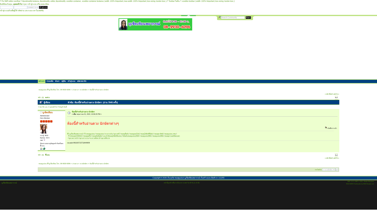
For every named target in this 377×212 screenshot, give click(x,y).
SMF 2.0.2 (350, 181)
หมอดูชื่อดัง (125, 134)
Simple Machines (369, 181)
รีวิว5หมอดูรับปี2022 (75, 136)
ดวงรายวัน (109, 134)
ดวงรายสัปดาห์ (95, 138)
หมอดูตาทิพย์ (159, 134)
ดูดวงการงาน (84, 138)
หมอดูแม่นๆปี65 (146, 136)
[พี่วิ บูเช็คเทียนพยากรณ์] (44, 149)
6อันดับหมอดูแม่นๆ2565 (131, 136)
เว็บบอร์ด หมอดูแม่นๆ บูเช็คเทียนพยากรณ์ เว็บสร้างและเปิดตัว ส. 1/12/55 (195, 178)
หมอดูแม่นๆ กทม (170, 134)
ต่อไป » (336, 94)
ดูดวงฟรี (117, 134)
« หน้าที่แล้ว (329, 94)
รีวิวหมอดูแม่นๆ (89, 134)
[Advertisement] (188, 54)
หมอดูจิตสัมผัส (97, 136)
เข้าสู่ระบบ (32, 4)
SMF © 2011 (359, 181)
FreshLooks (357, 184)
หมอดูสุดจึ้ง (87, 136)
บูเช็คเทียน (47, 112)
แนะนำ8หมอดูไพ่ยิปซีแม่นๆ (112, 136)
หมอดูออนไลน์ (135, 134)
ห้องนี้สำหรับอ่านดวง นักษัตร (83, 112)
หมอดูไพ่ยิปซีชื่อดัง (147, 134)
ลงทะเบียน (45, 4)
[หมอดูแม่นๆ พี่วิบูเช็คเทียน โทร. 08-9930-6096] (155, 29)
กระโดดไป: (318, 169)
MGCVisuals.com (368, 184)
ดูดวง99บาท (105, 138)
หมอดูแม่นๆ (100, 134)
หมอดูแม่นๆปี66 (158, 136)
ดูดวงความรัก (74, 138)
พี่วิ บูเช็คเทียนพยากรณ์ (75, 134)
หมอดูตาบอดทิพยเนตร (172, 136)
